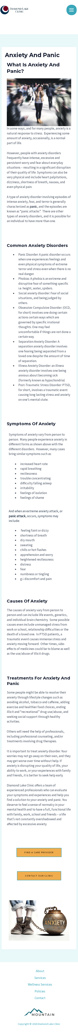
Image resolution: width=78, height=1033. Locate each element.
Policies (40, 991)
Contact (40, 998)
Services (40, 978)
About (40, 971)
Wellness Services (40, 984)
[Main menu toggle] (71, 10)
